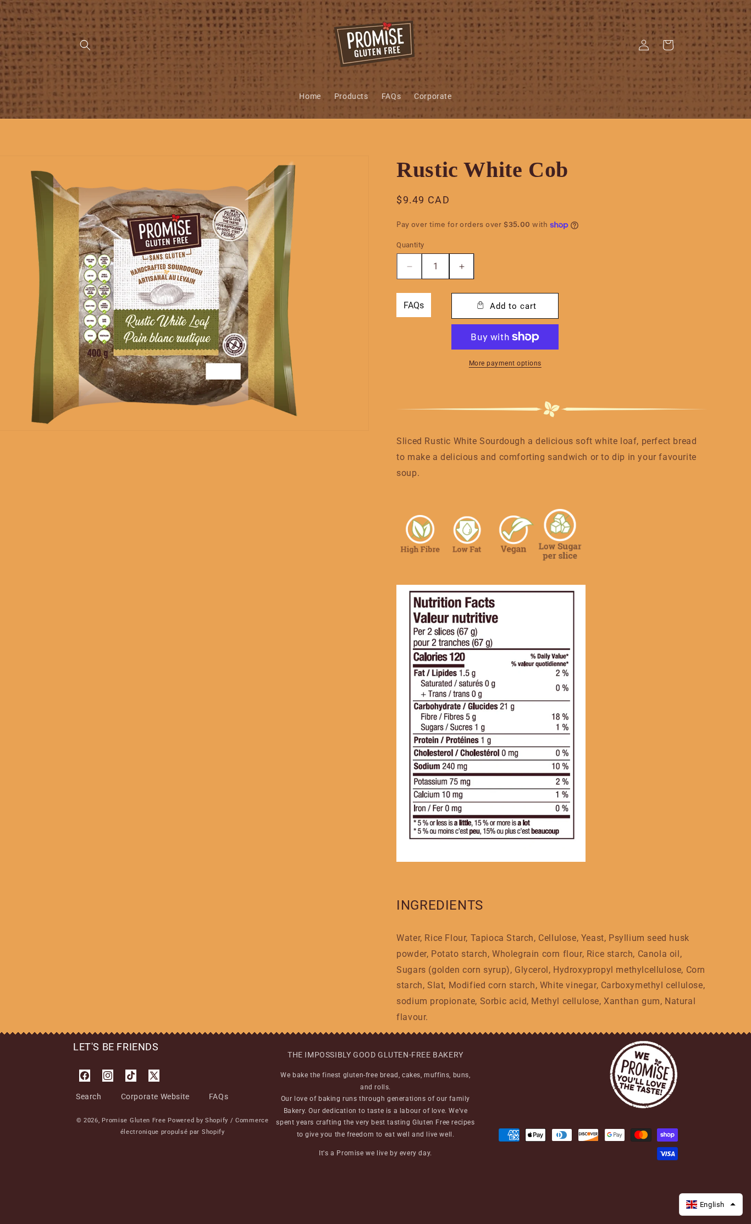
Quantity (410, 245)
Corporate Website (155, 1096)
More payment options (505, 363)
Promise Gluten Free (133, 1120)
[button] (85, 45)
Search (89, 1096)
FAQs (414, 305)
